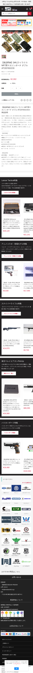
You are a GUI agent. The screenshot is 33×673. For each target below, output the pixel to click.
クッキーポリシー (6, 651)
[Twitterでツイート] (27, 100)
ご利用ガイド (5, 643)
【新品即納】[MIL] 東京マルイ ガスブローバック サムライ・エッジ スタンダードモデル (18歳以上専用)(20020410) (11, 462)
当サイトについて (6, 639)
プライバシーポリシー (8, 647)
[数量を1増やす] (20, 88)
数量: (3, 88)
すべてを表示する (26, 482)
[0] (30, 9)
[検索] (29, 13)
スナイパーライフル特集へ (11, 313)
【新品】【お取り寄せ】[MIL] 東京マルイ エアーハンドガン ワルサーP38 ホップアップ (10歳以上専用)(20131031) (11, 285)
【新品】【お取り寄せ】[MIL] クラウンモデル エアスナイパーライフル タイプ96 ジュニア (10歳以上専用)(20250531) (11, 343)
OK (16, 668)
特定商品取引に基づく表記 (9, 654)
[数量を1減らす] (12, 88)
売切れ (16, 94)
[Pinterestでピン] (24, 100)
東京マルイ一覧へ (9, 373)
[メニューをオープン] (2, 9)
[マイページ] (27, 9)
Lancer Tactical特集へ (10, 192)
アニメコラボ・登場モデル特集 (12, 256)
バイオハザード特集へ (10, 432)
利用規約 (4, 658)
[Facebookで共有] (22, 100)
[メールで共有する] (30, 100)
